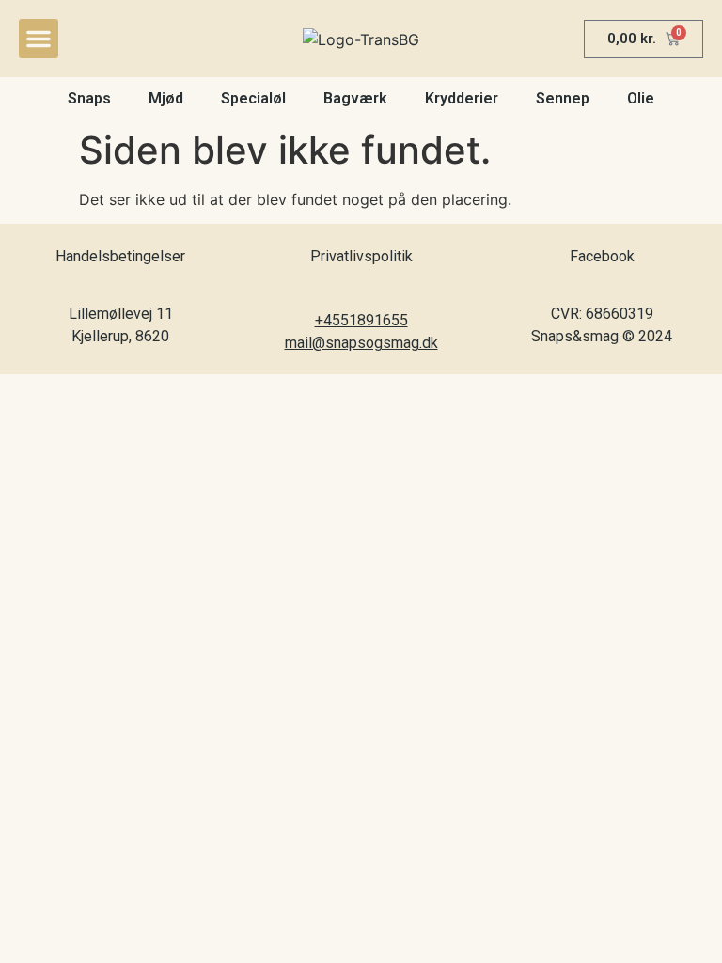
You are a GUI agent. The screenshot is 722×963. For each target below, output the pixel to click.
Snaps (89, 98)
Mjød (166, 98)
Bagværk (355, 98)
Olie (640, 98)
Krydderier (461, 98)
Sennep (562, 98)
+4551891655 (361, 320)
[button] (38, 38)
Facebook (602, 256)
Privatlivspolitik (361, 256)
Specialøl (253, 98)
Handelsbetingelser (120, 256)
